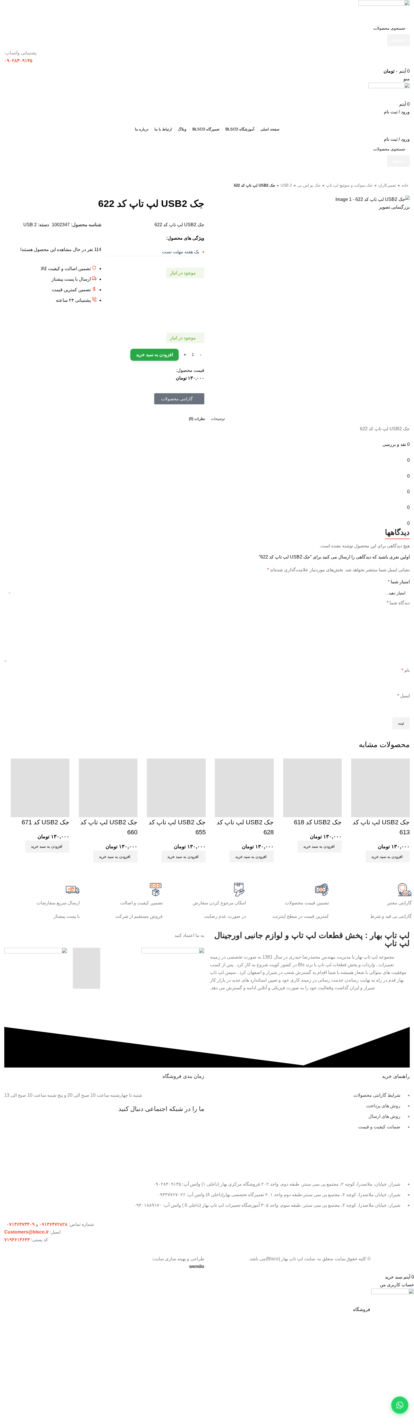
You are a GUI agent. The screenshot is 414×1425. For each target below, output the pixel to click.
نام (405, 670)
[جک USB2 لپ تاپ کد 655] (176, 786)
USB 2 (286, 185)
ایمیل (403, 695)
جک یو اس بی (309, 185)
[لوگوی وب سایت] (384, 10)
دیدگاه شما (398, 602)
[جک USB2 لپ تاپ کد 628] (244, 786)
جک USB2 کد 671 (45, 822)
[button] (388, 857)
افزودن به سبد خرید (154, 354)
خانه (405, 185)
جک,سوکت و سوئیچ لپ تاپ (349, 185)
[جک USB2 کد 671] (40, 786)
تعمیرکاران (387, 185)
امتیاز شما (399, 581)
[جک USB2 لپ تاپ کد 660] (108, 786)
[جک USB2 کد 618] (312, 786)
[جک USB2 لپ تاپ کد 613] (380, 786)
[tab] (218, 419)
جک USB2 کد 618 (318, 822)
